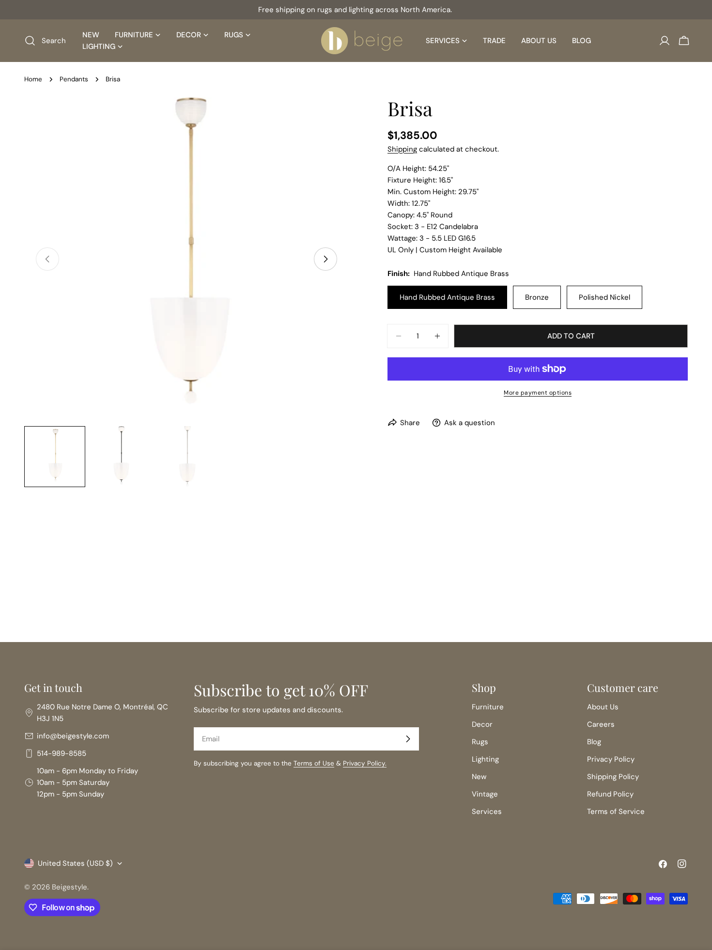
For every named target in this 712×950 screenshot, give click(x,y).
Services (487, 811)
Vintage (485, 794)
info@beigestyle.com (73, 736)
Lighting (485, 759)
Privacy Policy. (365, 763)
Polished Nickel (604, 297)
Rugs (480, 742)
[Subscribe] (408, 739)
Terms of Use (314, 763)
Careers (601, 724)
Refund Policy (610, 794)
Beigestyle (69, 887)
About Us (603, 707)
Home (33, 79)
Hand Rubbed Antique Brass (447, 297)
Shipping (402, 149)
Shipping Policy (613, 776)
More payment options (538, 393)
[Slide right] (325, 259)
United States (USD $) (75, 863)
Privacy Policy (611, 759)
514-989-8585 (61, 753)
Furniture (488, 707)
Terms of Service (616, 811)
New (479, 776)
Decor (482, 724)
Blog (594, 742)
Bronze (537, 297)
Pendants (74, 79)
